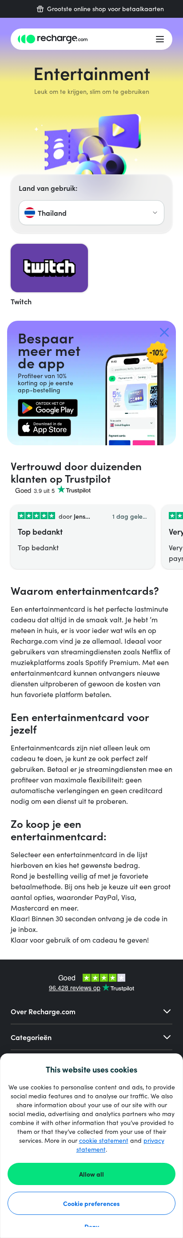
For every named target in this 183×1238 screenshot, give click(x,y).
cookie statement (103, 1140)
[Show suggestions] (155, 213)
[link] (48, 408)
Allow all (91, 1173)
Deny (91, 1226)
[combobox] (91, 212)
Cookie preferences (91, 1203)
